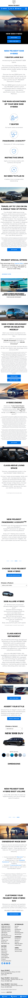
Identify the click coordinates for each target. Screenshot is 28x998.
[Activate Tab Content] (4, 755)
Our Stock (4, 948)
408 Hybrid (4, 932)
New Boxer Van (5, 943)
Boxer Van (4, 941)
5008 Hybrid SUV (5, 929)
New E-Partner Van (6, 935)
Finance (3, 959)
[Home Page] (14, 2)
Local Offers (4, 956)
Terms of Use (18, 951)
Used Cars (4, 952)
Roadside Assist (19, 932)
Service (17, 926)
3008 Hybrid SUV (5, 927)
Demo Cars (4, 951)
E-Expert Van (4, 940)
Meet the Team (19, 943)
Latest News (18, 945)
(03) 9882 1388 (8, 980)
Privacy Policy (18, 949)
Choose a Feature (7, 583)
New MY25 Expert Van (6, 938)
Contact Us (18, 938)
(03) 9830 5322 (8, 973)
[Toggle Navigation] (26, 8)
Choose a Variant (12, 726)
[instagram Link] (4, 963)
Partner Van (4, 934)
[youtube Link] (2, 963)
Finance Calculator (6, 960)
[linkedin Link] (9, 963)
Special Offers (5, 954)
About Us (17, 940)
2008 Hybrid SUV (5, 926)
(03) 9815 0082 (8, 987)
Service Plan (18, 934)
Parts (16, 927)
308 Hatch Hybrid (6, 931)
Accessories (18, 929)
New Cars (3, 949)
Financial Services (15, 865)
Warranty (20, 857)
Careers (17, 942)
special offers (19, 263)
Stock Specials (5, 957)
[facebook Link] (7, 963)
